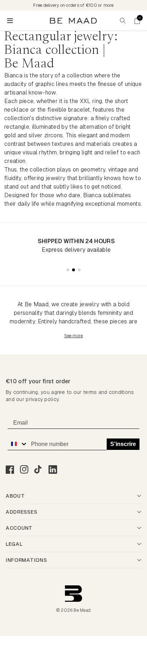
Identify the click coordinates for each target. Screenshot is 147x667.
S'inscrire (123, 444)
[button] (137, 21)
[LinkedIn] (53, 469)
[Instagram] (24, 469)
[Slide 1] (67, 269)
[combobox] (17, 444)
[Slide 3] (79, 269)
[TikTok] (38, 469)
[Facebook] (10, 469)
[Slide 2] (73, 269)
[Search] (123, 21)
